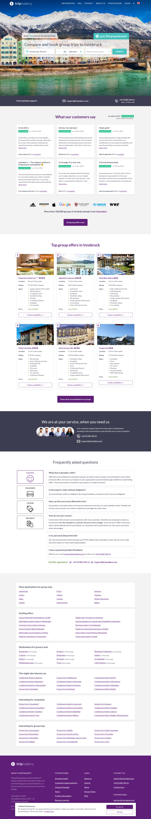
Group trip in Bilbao (27, 741)
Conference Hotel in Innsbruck (69, 704)
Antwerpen (23, 651)
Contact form (118, 787)
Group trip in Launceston (29, 730)
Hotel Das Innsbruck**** (28, 278)
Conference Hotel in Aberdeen (106, 685)
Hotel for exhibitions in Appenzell (32, 636)
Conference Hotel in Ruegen (105, 708)
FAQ (86, 796)
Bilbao (97, 602)
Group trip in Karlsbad (66, 689)
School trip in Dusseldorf (29, 704)
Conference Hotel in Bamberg (31, 681)
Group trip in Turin (101, 741)
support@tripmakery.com (77, 101)
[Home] (21, 3)
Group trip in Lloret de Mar (67, 734)
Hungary (60, 651)
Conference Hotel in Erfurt (105, 678)
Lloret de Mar (62, 602)
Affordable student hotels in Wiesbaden (35, 621)
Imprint (87, 783)
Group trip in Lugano (102, 738)
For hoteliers (115, 3)
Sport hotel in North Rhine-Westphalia (91, 633)
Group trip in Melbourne (67, 678)
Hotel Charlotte (25, 348)
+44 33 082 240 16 (126, 100)
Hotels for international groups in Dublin (92, 629)
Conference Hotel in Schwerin (69, 685)
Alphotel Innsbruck (67, 278)
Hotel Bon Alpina (106, 278)
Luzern (21, 595)
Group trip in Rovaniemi (28, 734)
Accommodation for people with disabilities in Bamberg (98, 621)
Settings (120, 812)
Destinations (68, 3)
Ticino (59, 663)
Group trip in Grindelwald (67, 741)
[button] (100, 3)
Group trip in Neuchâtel (28, 738)
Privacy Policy (90, 791)
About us (100, 3)
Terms (57, 791)
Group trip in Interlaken (28, 689)
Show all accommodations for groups (75, 399)
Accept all (119, 807)
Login (127, 3)
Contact (88, 3)
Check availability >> (35, 315)
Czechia (22, 655)
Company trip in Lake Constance (32, 625)
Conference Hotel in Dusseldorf (31, 708)
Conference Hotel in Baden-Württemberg (111, 715)
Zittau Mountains (101, 599)
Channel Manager (62, 787)
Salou (21, 599)
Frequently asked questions (66, 783)
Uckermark (23, 591)
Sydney (22, 602)
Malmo (59, 595)
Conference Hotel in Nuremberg (70, 708)
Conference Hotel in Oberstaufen (32, 685)
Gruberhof (103, 348)
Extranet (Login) (61, 778)
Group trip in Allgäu (65, 730)
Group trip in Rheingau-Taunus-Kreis (71, 738)
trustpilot (37, 154)
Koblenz (97, 595)
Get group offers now (76, 222)
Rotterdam (61, 655)
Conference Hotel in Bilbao (67, 715)
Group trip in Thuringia (103, 734)
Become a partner (62, 800)
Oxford (22, 659)
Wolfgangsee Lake (26, 663)
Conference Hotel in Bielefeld (68, 711)
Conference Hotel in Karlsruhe (69, 681)
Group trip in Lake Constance (106, 730)
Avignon (97, 591)
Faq (79, 3)
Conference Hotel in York (29, 715)
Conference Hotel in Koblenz (30, 711)
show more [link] (22, 148)
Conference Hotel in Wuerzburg (107, 681)
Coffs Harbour (100, 663)
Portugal (60, 659)
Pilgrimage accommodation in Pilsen (33, 633)
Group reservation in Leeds (86, 636)
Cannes (60, 599)
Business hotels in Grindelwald (88, 625)
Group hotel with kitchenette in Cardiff (34, 617)
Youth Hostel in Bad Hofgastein (31, 629)
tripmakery (101, 211)
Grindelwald (99, 659)
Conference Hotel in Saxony (105, 711)
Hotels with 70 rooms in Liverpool (89, 617)
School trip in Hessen (102, 704)
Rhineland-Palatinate (103, 651)
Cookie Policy (49, 811)
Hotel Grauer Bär (66, 348)
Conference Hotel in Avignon (30, 678)
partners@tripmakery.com (124, 800)
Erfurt (59, 591)
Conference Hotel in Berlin (105, 689)
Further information (63, 796)
